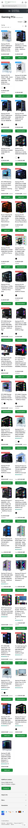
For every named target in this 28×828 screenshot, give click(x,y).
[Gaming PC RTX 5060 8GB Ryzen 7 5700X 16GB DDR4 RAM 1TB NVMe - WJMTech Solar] (21, 421)
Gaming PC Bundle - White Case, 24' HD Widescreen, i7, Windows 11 (20, 683)
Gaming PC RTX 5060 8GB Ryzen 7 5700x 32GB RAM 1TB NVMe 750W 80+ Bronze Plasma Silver (21, 218)
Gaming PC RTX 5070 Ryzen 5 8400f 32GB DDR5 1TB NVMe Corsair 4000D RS (21, 117)
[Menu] (2, 2)
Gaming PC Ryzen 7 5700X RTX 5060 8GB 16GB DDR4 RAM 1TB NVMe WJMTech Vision (21, 720)
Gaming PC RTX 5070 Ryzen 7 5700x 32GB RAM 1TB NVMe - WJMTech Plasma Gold (7, 251)
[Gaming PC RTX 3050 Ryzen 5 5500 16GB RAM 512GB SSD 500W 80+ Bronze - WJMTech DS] (21, 493)
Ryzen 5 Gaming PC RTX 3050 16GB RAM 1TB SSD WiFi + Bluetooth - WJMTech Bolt (6, 542)
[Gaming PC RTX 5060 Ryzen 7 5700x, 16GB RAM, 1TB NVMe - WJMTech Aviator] (7, 458)
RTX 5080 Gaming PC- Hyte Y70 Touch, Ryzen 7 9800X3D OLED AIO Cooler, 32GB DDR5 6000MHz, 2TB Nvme (21, 362)
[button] (25, 2)
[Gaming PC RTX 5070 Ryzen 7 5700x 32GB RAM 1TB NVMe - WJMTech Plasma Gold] (7, 240)
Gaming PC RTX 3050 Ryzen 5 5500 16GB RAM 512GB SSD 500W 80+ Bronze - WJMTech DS (21, 504)
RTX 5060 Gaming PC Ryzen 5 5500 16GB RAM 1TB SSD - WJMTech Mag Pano (6, 397)
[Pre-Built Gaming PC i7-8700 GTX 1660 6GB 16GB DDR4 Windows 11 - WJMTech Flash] (21, 638)
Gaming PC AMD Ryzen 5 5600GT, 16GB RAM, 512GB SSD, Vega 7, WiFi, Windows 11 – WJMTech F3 (6, 757)
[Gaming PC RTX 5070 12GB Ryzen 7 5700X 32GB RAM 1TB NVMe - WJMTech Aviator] (21, 277)
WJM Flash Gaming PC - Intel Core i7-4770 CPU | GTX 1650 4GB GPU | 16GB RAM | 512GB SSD (7, 611)
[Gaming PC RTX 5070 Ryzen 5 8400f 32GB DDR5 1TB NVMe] (7, 141)
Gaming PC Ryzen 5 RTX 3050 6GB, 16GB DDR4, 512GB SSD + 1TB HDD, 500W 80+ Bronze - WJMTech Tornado (7, 578)
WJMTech (7, 820)
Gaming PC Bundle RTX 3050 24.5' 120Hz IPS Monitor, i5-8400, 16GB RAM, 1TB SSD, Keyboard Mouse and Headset (6, 362)
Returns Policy (10, 823)
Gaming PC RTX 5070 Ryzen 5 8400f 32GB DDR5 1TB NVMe (7, 151)
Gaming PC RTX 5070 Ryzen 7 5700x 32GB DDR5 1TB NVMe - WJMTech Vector (21, 47)
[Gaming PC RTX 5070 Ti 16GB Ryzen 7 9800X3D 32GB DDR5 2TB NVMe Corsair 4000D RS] (7, 106)
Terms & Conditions (5, 824)
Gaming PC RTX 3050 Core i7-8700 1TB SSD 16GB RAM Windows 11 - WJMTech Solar (6, 684)
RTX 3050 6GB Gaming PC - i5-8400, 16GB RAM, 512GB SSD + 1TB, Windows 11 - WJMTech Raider (6, 650)
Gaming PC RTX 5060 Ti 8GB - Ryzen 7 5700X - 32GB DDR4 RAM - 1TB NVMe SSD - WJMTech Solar (7, 80)
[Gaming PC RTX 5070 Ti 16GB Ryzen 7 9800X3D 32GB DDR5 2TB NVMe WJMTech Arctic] (7, 36)
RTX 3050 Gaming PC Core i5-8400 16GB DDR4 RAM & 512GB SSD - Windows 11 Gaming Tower (6, 186)
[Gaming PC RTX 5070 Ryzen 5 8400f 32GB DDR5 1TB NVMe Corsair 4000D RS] (21, 106)
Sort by (3, 25)
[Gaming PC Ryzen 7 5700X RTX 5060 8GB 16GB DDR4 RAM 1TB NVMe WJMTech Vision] (21, 709)
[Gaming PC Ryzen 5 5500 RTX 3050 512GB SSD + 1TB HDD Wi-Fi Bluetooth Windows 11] (21, 565)
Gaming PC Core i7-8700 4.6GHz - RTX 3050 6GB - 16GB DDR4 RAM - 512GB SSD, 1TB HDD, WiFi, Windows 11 (20, 543)
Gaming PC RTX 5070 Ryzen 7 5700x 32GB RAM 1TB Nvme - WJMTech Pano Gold (7, 288)
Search (12, 824)
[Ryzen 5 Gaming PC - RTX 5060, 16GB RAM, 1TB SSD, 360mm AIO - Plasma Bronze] (7, 207)
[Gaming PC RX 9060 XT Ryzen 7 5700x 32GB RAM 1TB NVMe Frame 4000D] (21, 67)
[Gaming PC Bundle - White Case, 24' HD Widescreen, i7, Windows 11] (21, 673)
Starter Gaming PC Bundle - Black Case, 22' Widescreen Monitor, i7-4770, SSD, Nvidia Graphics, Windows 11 (21, 613)
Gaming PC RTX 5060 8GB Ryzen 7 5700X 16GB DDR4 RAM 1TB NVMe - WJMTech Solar (20, 433)
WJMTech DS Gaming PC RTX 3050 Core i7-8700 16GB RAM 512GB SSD (21, 151)
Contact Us (6, 788)
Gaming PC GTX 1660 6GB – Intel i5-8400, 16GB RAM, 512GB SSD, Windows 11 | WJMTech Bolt (7, 720)
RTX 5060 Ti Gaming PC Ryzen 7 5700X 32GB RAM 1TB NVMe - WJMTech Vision (21, 397)
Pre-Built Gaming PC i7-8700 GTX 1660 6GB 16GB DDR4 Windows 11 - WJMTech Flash (21, 649)
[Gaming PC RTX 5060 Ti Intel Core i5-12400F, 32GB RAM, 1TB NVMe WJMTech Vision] (21, 240)
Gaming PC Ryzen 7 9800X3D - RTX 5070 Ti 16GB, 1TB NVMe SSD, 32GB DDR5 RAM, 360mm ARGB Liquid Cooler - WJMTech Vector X (6, 506)
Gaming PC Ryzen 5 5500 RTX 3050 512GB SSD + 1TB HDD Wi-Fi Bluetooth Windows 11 (21, 577)
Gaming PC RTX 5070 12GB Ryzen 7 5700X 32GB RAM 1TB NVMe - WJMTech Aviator (20, 288)
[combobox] (14, 6)
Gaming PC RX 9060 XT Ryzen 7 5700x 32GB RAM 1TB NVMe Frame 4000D (21, 78)
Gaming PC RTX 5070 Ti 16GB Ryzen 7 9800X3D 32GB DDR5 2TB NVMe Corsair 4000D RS (6, 117)
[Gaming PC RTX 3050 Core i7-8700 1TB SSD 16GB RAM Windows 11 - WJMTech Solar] (7, 672)
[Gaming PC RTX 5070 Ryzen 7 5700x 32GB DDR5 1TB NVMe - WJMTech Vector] (21, 36)
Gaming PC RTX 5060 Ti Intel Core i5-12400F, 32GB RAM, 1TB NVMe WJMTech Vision (20, 251)
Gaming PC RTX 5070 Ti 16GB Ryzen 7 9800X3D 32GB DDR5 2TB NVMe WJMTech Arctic (6, 47)
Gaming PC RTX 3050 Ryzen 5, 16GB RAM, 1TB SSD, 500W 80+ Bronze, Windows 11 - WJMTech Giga (20, 325)
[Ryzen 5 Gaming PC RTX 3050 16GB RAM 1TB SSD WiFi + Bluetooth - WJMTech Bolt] (7, 531)
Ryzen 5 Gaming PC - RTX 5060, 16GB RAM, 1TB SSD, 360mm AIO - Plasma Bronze (6, 218)
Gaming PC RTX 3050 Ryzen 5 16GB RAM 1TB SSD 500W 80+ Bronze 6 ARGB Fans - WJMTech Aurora (20, 186)
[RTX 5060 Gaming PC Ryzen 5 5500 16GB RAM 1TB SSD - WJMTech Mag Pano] (7, 386)
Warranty (3, 823)
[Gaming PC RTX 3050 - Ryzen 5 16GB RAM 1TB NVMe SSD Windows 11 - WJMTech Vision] (7, 421)
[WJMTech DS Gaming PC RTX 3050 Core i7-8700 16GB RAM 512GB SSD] (21, 141)
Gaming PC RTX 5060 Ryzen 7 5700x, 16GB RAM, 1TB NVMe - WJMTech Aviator (6, 469)
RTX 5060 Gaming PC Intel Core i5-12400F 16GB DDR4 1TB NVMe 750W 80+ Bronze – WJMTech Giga (7, 325)
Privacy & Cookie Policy (19, 823)
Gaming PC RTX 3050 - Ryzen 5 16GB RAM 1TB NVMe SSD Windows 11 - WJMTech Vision (6, 432)
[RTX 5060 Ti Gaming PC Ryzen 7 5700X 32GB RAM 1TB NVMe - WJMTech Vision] (21, 386)
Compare (20, 21)
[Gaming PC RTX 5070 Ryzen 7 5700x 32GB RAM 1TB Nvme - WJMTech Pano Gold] (7, 277)
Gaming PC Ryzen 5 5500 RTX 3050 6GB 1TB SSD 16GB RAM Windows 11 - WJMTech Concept (21, 469)
